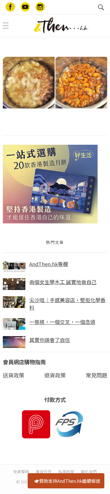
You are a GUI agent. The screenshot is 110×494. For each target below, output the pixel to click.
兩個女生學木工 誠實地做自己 (62, 281)
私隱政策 (66, 471)
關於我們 (89, 471)
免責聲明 (21, 471)
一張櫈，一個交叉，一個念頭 (62, 321)
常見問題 (96, 375)
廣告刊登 (44, 471)
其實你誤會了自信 (49, 339)
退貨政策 (55, 375)
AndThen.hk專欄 (48, 264)
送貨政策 (13, 375)
